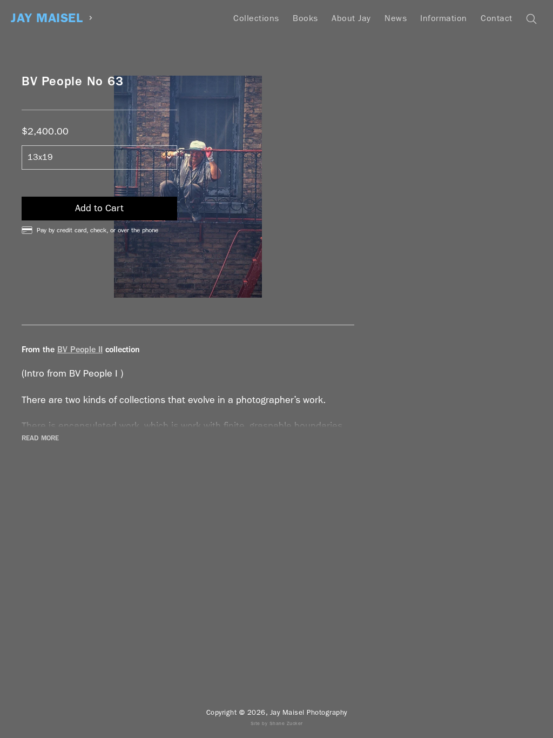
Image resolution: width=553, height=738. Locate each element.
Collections (256, 18)
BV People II (80, 349)
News (396, 18)
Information (443, 18)
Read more (40, 438)
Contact (496, 18)
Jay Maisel (47, 18)
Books (305, 18)
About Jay (351, 18)
